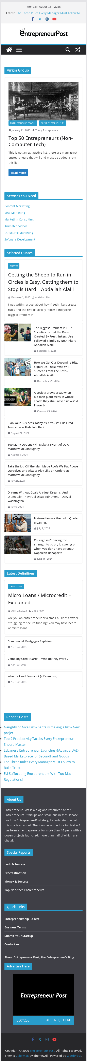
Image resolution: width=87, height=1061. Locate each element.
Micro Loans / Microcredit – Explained (39, 599)
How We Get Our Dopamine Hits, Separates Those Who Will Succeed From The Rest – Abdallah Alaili (56, 369)
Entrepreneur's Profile (23, 123)
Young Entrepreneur (46, 130)
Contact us (11, 944)
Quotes (14, 266)
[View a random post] (78, 50)
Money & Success (16, 881)
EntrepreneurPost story (32, 820)
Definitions (16, 586)
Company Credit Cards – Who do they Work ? (38, 659)
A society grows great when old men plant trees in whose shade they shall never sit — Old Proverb (56, 399)
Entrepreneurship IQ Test (21, 919)
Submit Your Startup (18, 936)
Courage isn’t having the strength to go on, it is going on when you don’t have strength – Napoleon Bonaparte (55, 546)
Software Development (19, 239)
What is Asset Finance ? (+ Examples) (32, 676)
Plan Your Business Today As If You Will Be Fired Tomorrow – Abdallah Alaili (40, 425)
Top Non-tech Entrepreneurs (24, 890)
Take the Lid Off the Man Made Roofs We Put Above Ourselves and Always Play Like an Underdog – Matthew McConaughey (43, 470)
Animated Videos (15, 226)
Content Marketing (17, 206)
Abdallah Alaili (43, 297)
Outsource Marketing (18, 233)
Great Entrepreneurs (52, 123)
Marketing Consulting (19, 219)
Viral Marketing (14, 213)
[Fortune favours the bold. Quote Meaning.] (17, 523)
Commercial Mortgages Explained (30, 641)
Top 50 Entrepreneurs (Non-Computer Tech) (40, 141)
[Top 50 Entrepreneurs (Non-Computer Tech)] (43, 101)
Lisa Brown (38, 610)
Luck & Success (14, 864)
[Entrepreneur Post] (9, 50)
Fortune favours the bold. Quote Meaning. (55, 520)
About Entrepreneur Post (21, 957)
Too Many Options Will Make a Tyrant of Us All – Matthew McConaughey (40, 447)
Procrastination (15, 873)
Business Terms (15, 927)
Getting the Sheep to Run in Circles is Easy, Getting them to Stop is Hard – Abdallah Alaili (43, 281)
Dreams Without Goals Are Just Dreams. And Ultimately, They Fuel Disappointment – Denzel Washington (39, 496)
